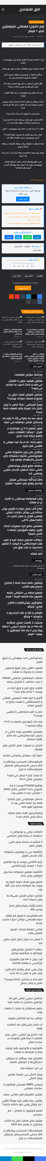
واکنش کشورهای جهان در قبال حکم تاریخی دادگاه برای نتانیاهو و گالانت (12, 356)
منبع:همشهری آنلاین (37, 180)
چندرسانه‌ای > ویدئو (33, 17)
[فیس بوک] (39, 296)
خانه (42, 17)
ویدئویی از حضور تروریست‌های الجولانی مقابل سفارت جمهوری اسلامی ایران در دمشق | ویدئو (34, 357)
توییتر (18, 237)
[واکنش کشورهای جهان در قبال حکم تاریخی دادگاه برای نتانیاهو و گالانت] (12, 346)
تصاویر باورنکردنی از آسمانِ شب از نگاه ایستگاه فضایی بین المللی (12, 331)
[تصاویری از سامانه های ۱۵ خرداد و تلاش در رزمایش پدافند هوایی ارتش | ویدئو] (34, 321)
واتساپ (27, 237)
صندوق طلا (40, 568)
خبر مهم (28, 276)
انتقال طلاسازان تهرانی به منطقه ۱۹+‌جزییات (23, 223)
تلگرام (37, 237)
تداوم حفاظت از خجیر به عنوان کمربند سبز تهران (22, 213)
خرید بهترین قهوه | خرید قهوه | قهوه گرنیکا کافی (28, 566)
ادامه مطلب (22, 199)
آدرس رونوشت (23, 288)
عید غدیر (16, 276)
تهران (39, 276)
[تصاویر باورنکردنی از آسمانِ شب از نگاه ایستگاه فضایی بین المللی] (12, 321)
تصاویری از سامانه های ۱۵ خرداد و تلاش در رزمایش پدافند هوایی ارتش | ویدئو (34, 332)
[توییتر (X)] (34, 296)
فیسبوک (9, 237)
